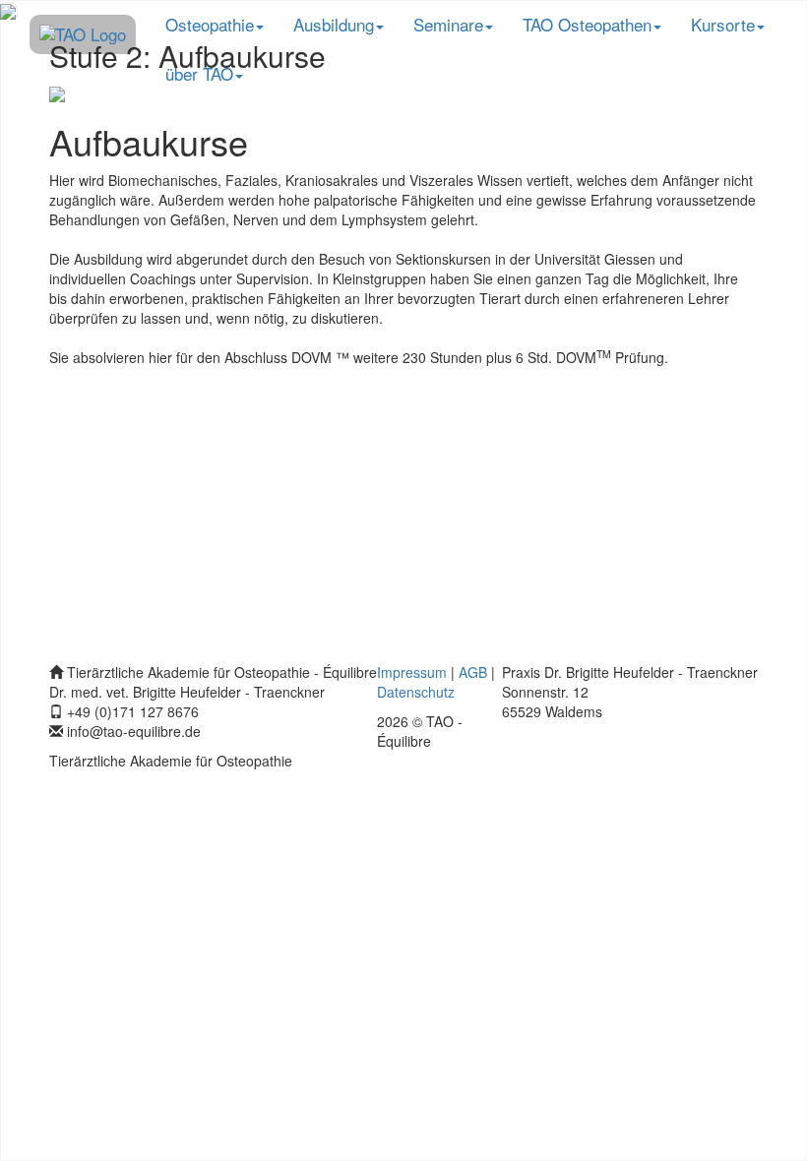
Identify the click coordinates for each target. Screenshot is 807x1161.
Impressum (412, 672)
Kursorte (723, 24)
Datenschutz (416, 692)
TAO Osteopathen (587, 24)
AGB (473, 672)
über (199, 73)
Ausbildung (333, 24)
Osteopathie (209, 24)
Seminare (448, 24)
